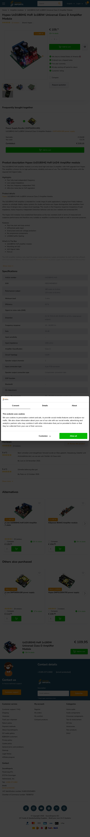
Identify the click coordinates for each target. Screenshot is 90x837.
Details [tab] (45, 406)
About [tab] (74, 406)
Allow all (73, 436)
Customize (43, 436)
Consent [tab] (15, 406)
